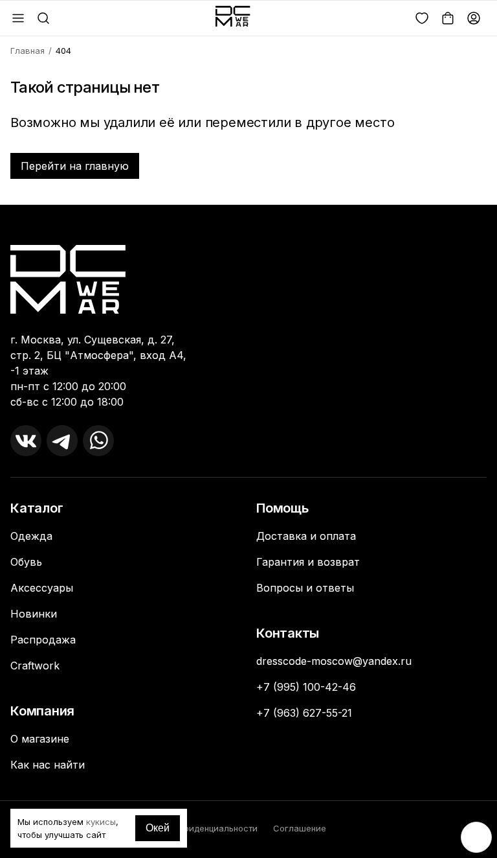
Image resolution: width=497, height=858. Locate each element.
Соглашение (299, 828)
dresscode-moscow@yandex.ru (334, 661)
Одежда (31, 535)
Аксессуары (41, 587)
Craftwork (35, 665)
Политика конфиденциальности (192, 828)
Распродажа (43, 639)
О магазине (39, 738)
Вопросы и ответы (305, 587)
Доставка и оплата (306, 535)
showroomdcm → (56, 492)
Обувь (26, 561)
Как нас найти (47, 764)
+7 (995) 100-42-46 (306, 686)
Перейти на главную (75, 165)
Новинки (33, 613)
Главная (27, 50)
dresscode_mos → (58, 479)
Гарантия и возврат (308, 561)
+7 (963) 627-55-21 (304, 712)
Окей (158, 827)
